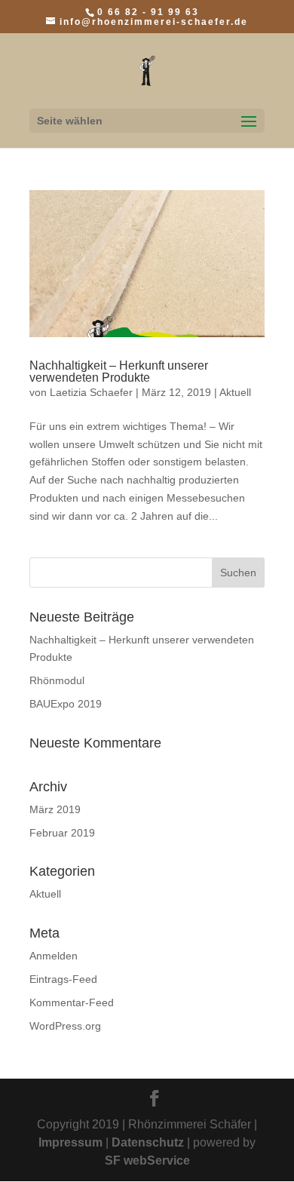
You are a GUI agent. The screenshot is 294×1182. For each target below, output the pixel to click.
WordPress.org (65, 1026)
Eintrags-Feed (63, 979)
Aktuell (235, 392)
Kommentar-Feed (71, 1002)
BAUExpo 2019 (65, 704)
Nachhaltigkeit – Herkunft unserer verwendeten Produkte (118, 371)
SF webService (147, 1160)
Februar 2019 (62, 833)
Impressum (70, 1142)
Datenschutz (148, 1142)
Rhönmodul (56, 680)
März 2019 (55, 809)
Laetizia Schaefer (91, 392)
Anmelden (53, 956)
